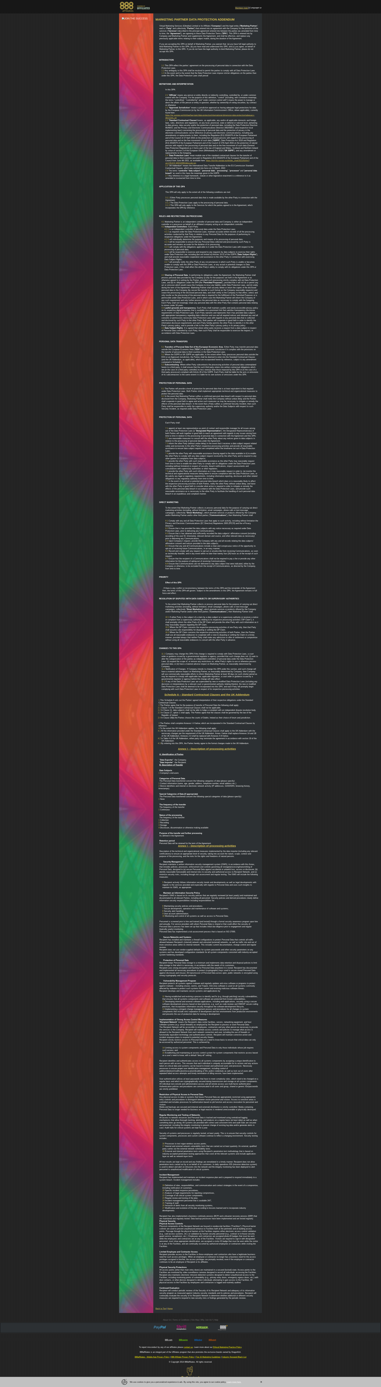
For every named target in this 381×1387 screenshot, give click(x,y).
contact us (188, 1347)
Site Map (195, 1320)
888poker (198, 1340)
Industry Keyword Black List (234, 1357)
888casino (183, 1340)
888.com (168, 1340)
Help (216, 1320)
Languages (255, 8)
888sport (212, 1340)
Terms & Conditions (181, 1320)
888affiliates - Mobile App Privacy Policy (152, 1357)
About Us (167, 1320)
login (241, 8)
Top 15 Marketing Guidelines (208, 1357)
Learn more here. (234, 1382)
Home (170, 1308)
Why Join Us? (207, 1320)
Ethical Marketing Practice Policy (227, 1347)
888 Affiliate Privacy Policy (182, 1357)
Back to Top (161, 1308)
